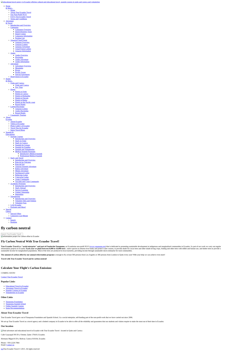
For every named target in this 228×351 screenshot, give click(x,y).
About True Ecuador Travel (20, 12)
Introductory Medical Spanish (31, 154)
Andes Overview (21, 55)
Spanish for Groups (22, 145)
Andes (12, 53)
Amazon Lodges (21, 45)
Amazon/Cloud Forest (18, 40)
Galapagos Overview (23, 30)
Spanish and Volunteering (24, 149)
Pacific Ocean (20, 72)
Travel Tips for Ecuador (19, 128)
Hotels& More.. (9, 80)
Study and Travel (16, 158)
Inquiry (13, 220)
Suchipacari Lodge (22, 173)
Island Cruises (20, 34)
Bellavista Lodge (21, 175)
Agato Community (22, 179)
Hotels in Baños (21, 100)
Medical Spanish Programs (25, 152)
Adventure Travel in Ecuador (17, 288)
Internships (19, 194)
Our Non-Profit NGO (18, 15)
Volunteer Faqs (20, 203)
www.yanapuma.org (97, 246)
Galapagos (14, 27)
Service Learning (21, 190)
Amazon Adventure (22, 47)
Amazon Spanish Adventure (25, 167)
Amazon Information (23, 51)
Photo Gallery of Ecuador (20, 126)
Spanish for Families (23, 147)
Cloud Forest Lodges (23, 49)
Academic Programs (18, 184)
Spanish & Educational (10, 133)
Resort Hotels (20, 104)
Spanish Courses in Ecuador (16, 290)
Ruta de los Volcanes (23, 162)
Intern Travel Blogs (17, 130)
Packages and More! (18, 207)
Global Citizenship (22, 192)
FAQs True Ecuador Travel (20, 17)
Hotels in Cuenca (21, 94)
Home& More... (9, 7)
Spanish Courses (16, 137)
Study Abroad (20, 188)
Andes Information (22, 62)
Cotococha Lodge (22, 177)
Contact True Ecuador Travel (12, 277)
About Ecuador (9, 118)
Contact (9, 218)
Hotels (12, 89)
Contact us (10, 345)
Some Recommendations (15, 308)
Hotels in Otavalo (21, 98)
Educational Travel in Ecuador (17, 286)
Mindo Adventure (21, 171)
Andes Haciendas (21, 111)
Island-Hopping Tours (23, 32)
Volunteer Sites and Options (25, 201)
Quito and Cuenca (17, 83)
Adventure (14, 64)
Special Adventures (22, 74)
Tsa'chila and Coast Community (27, 181)
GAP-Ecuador (15, 205)
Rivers (17, 70)
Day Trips (19, 87)
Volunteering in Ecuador (15, 293)
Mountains (19, 68)
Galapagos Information (23, 36)
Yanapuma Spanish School (16, 304)
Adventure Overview (23, 66)
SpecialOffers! (8, 210)
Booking (13, 222)
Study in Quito (20, 141)
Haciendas (19, 57)
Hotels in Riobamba (22, 96)
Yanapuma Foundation (14, 302)
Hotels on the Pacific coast (25, 102)
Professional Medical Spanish (31, 156)
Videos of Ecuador (17, 124)
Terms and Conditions (18, 19)
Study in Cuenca (21, 143)
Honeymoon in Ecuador (19, 77)
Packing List (20, 38)
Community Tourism (18, 115)
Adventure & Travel (10, 22)
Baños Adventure (21, 169)
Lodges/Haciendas (17, 107)
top (2, 349)
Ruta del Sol (19, 164)
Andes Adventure (21, 59)
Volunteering (15, 196)
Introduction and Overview (20, 25)
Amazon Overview (22, 42)
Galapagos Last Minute (19, 216)
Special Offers (15, 214)
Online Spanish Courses (15, 306)
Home (12, 10)
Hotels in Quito (21, 92)
